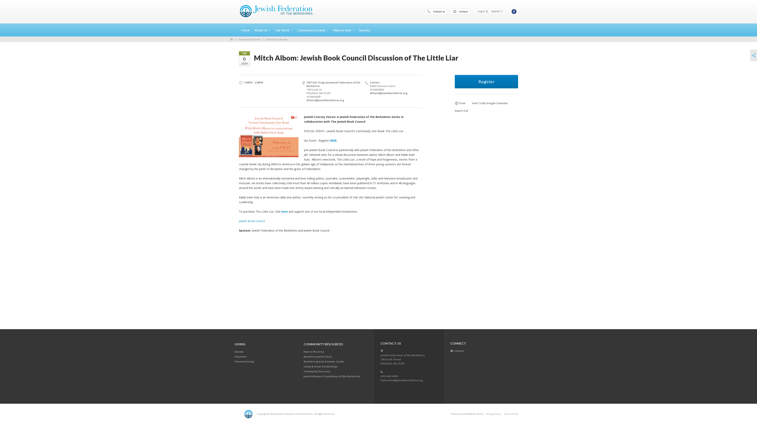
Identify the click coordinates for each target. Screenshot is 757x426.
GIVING (240, 344)
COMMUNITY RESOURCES (323, 344)
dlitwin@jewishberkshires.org (325, 100)
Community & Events (249, 39)
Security (364, 30)
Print (462, 103)
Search (495, 11)
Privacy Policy (493, 413)
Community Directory (317, 371)
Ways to (342, 30)
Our (282, 30)
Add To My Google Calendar (490, 103)
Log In (481, 11)
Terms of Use (511, 413)
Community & (311, 30)
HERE (333, 140)
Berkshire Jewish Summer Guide (324, 361)
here (284, 211)
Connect (463, 11)
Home (245, 30)
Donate (239, 351)
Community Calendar (276, 39)
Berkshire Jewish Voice (318, 356)
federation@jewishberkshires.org (401, 380)
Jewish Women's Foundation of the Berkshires (332, 376)
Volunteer (241, 356)
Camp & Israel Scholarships (320, 366)
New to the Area (314, 351)
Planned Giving (244, 361)
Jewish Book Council (252, 221)
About (261, 30)
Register (486, 81)
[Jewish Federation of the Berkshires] (276, 11)
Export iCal (461, 110)
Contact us (439, 11)
